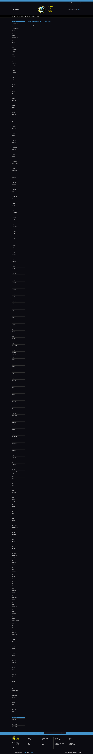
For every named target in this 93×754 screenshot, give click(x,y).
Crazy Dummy (14, 142)
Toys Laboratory (14, 606)
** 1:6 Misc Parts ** (15, 26)
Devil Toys (13, 168)
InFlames (13, 322)
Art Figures (14, 72)
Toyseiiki (13, 592)
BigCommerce (24, 752)
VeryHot (13, 646)
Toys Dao (13, 602)
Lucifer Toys (14, 376)
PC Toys (13, 478)
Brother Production (15, 110)
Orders (70, 738)
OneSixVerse (14, 466)
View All (43, 745)
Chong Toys (14, 128)
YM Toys (13, 693)
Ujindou (13, 639)
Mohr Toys (14, 418)
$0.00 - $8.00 (14, 719)
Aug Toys (13, 79)
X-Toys (13, 686)
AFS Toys (13, 58)
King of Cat (14, 352)
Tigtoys (13, 574)
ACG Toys (13, 51)
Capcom (13, 117)
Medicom (13, 394)
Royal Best (14, 511)
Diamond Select (14, 170)
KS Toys (13, 359)
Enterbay (13, 203)
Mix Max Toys (14, 410)
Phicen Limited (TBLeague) (59, 743)
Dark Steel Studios (15, 163)
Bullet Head (14, 114)
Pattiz (13, 476)
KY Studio (13, 364)
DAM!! (56, 742)
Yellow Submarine (15, 690)
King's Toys (14, 350)
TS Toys (13, 623)
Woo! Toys (14, 674)
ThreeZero (14, 571)
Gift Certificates (71, 2)
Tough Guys (14, 581)
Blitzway (13, 105)
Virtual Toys (14, 651)
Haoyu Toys (14, 275)
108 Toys (13, 33)
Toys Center (14, 599)
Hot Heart (13, 292)
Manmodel (13, 385)
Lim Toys (13, 369)
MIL (12, 399)
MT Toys (13, 434)
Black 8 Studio (14, 100)
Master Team (14, 389)
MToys (13, 432)
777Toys (13, 44)
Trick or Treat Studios (15, 620)
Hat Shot (13, 278)
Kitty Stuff (14, 355)
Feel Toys (13, 215)
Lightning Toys (14, 368)
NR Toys (13, 455)
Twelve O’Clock (14, 630)
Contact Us (16, 16)
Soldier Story (14, 536)
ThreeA (13, 567)
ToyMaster (14, 588)
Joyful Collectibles (15, 333)
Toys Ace (13, 595)
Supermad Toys (14, 555)
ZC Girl (13, 704)
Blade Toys (14, 103)
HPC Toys (13, 299)
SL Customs (14, 529)
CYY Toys (13, 154)
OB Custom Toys (14, 459)
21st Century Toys (15, 37)
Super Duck (14, 553)
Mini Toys (13, 404)
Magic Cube (14, 380)
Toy (12, 583)
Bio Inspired (14, 98)
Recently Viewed (72, 744)
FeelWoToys (14, 217)
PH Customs (14, 480)
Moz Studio (14, 427)
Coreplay (13, 135)
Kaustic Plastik (14, 345)
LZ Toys (13, 378)
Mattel (13, 390)
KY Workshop (14, 366)
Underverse (14, 641)
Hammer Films (14, 273)
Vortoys (13, 653)
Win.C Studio (14, 665)
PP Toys (13, 490)
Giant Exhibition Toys (15, 264)
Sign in (77, 2)
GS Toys (13, 271)
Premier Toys (14, 492)
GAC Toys (13, 252)
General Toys (14, 261)
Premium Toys (14, 494)
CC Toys (13, 121)
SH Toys (13, 520)
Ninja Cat (13, 452)
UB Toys (13, 637)
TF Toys (13, 564)
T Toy (13, 560)
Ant (12, 68)
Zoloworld (13, 711)
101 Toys (43, 744)
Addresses (71, 742)
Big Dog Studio (14, 96)
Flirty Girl (13, 245)
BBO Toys (13, 84)
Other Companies (15, 469)
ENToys (13, 205)
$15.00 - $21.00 (14, 722)
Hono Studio (14, 291)
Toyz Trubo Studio (15, 616)
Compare (66, 2)
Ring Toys (13, 506)
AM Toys (13, 65)
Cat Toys (13, 119)
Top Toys (13, 578)
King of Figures (14, 354)
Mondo (13, 425)
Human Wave (14, 301)
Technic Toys (14, 562)
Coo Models (14, 131)
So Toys (13, 541)
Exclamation (14, 208)
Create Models (14, 145)
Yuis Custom (14, 700)
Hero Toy (13, 284)
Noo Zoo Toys (14, 453)
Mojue (13, 420)
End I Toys (13, 201)
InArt (13, 315)
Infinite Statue (14, 320)
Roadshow (13, 508)
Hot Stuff (13, 296)
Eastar (13, 191)
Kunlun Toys (14, 362)
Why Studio (14, 662)
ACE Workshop (14, 49)
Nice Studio (14, 445)
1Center (31, 752)
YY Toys (13, 702)
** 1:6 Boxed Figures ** (15, 23)
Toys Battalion (14, 597)
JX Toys (13, 341)
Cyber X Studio (14, 152)
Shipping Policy (21, 16)
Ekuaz (13, 194)
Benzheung (14, 89)
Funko (13, 247)
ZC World (13, 707)
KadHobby (13, 343)
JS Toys (13, 338)
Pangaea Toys (14, 473)
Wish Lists (71, 743)
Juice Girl (13, 340)
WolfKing (13, 669)
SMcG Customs (14, 532)
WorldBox (13, 676)
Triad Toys (13, 618)
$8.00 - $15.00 (14, 721)
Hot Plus (13, 294)
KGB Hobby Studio (15, 348)
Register (80, 2)
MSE (13, 431)
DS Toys (13, 187)
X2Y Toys (13, 679)
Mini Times (14, 403)
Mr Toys (13, 429)
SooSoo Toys (14, 539)
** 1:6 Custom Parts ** (45, 739)
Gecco (13, 259)
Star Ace (13, 546)
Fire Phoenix (14, 231)
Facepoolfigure (14, 212)
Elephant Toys (14, 196)
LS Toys (13, 375)
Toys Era (13, 604)
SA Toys (13, 515)
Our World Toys (14, 471)
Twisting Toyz (14, 634)
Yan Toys (13, 688)
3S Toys (13, 42)
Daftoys (13, 156)
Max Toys (13, 392)
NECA (13, 438)
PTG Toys (13, 497)
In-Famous (13, 317)
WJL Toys (13, 667)
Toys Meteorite (14, 609)
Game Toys (14, 254)
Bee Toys (13, 86)
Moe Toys (13, 417)
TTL (13, 625)
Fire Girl (13, 229)
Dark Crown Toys (14, 161)
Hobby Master (14, 289)
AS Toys (13, 75)
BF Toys (13, 91)
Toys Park (13, 611)
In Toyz (13, 313)
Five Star (13, 238)
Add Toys (13, 56)
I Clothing (13, 306)
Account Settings (72, 745)
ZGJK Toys (14, 709)
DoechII (13, 175)
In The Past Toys (14, 312)
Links (38, 16)
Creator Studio (14, 147)
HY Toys (13, 303)
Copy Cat (13, 133)
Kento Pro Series (14, 347)
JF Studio (13, 327)
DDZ (13, 166)
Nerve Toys (14, 439)
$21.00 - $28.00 (14, 724)
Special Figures (14, 543)
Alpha (13, 61)
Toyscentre (14, 590)
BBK (13, 82)
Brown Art (13, 112)
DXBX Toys (14, 189)
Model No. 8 (14, 413)
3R (12, 40)
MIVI (13, 408)
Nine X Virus (14, 450)
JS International (14, 334)
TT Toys (13, 627)
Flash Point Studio (15, 243)
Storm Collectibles (15, 550)
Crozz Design (14, 149)
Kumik (13, 361)
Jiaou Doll (13, 329)
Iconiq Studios (14, 308)
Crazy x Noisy (14, 140)
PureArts (13, 499)
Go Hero (13, 268)
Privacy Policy (33, 16)
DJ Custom (14, 173)
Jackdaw (13, 326)
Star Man (13, 548)
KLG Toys (13, 357)
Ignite (13, 310)
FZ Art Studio (14, 250)
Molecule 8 (14, 422)
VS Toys (13, 655)
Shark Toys (14, 522)
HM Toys (13, 287)
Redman (13, 504)
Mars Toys (13, 387)
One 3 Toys (14, 464)
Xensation (13, 681)
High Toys (13, 285)
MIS (12, 406)
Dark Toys (13, 159)
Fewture (13, 219)
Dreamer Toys (14, 184)
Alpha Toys (14, 63)
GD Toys (13, 257)
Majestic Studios (14, 382)
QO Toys (13, 501)
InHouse (13, 319)
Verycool (13, 644)
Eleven (13, 198)
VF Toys (13, 648)
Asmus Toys (14, 77)
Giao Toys (13, 266)
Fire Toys (13, 233)
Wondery (13, 672)
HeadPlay (13, 280)
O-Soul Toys (14, 457)
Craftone (13, 138)
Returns (70, 739)
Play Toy (13, 483)
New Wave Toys (14, 443)
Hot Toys (13, 298)
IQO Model (14, 324)
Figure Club (14, 222)
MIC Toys (13, 397)
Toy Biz (13, 585)
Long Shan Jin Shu (15, 373)
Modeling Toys (14, 415)
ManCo (13, 383)
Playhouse (13, 485)
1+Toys (13, 30)
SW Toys (13, 557)
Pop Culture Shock (15, 487)
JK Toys (13, 331)
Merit (13, 396)
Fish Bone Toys (14, 236)
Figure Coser (14, 224)
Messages (71, 740)
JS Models (13, 336)
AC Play (13, 54)
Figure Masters (14, 226)
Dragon (56, 740)
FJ (12, 240)
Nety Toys (13, 441)
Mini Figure (14, 401)
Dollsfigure (14, 177)
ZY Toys (13, 714)
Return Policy (27, 16)
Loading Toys (14, 371)
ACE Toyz (13, 47)
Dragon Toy (14, 182)
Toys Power (14, 613)
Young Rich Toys (14, 695)
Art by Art (13, 70)
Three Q (13, 569)
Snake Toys (14, 534)
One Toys (13, 462)
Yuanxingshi (14, 697)
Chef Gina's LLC (14, 124)
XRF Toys (13, 683)
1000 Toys (13, 35)
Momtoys (13, 424)
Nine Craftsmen (14, 448)
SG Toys (13, 518)
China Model (14, 126)
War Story (13, 658)
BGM (13, 93)
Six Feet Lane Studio (15, 527)
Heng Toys (14, 282)
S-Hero (13, 513)
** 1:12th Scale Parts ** (15, 28)
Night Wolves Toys (15, 446)
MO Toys (13, 411)
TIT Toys (13, 576)
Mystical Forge (14, 436)
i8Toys (13, 305)
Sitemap (29, 744)
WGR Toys (14, 660)
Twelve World (14, 632)
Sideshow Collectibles (15, 525)
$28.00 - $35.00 (14, 726)
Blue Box (13, 107)
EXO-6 (13, 210)
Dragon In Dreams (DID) (15, 180)
